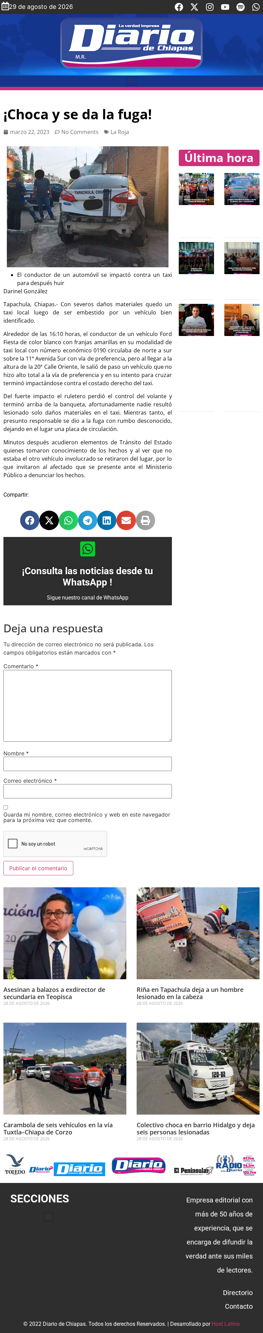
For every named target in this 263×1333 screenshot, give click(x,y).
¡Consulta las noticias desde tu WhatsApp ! (87, 576)
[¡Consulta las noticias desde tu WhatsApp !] (87, 548)
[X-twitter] (194, 7)
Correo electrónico (30, 780)
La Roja (120, 132)
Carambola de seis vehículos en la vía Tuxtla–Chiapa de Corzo (58, 1128)
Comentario (20, 666)
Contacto (239, 1306)
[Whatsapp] (256, 7)
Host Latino (226, 1324)
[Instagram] (210, 7)
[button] (131, 81)
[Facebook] (179, 7)
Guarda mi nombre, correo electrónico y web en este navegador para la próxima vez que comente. (86, 817)
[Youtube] (225, 7)
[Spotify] (241, 7)
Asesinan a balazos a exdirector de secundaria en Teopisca (54, 993)
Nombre (16, 753)
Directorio (238, 1293)
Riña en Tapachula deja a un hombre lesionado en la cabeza (190, 993)
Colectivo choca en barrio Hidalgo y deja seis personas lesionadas (196, 1128)
